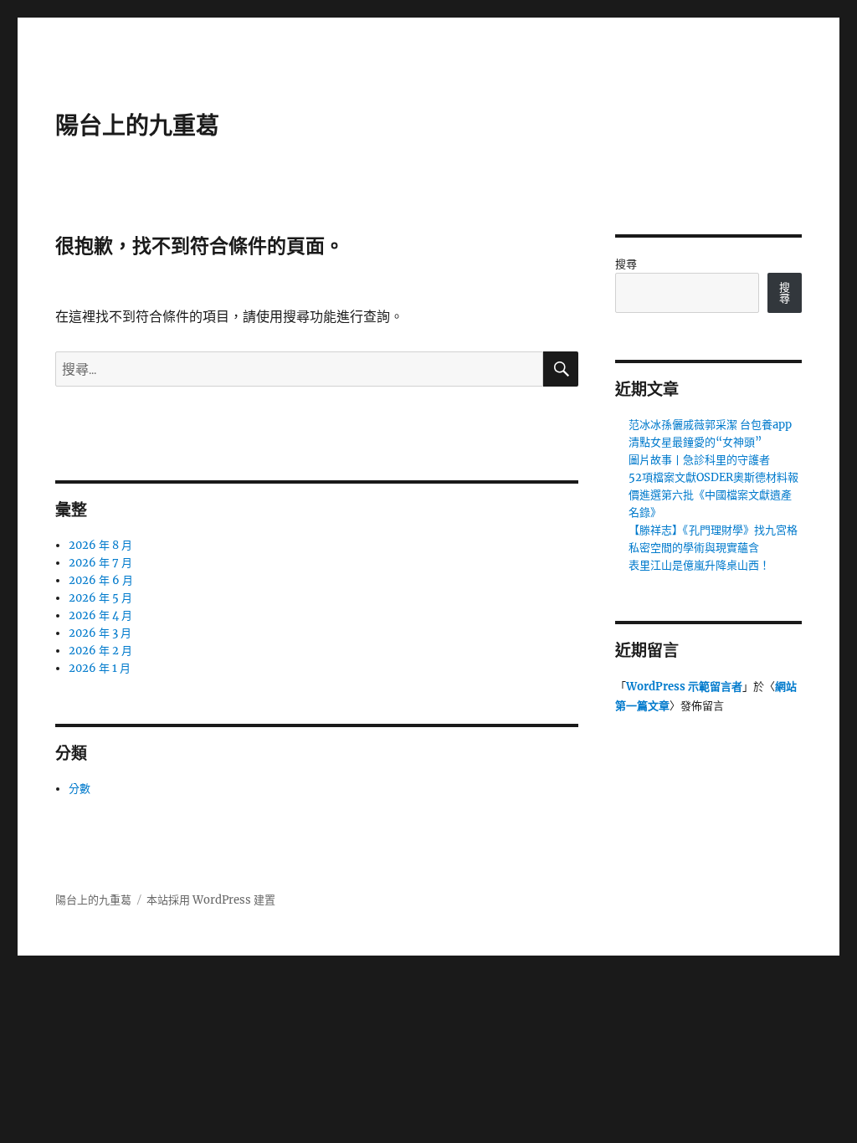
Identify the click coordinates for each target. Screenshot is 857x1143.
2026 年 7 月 (100, 563)
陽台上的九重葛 (137, 125)
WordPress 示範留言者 (684, 686)
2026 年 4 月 (100, 615)
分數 (79, 789)
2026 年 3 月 (100, 633)
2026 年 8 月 (100, 545)
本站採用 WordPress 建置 (210, 900)
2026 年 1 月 (100, 668)
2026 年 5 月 (100, 598)
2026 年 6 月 (101, 580)
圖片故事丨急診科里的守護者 (699, 460)
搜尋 (626, 264)
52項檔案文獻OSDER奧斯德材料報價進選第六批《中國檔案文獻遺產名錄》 (713, 495)
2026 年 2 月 (100, 650)
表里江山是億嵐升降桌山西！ (699, 565)
